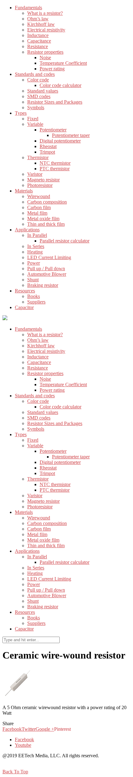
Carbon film (39, 207)
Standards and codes (35, 74)
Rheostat (48, 146)
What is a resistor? (45, 13)
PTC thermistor (55, 168)
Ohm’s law (38, 18)
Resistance (37, 46)
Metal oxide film (43, 218)
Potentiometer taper (71, 135)
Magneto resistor (43, 179)
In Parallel (37, 235)
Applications (27, 229)
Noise (45, 57)
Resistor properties (45, 52)
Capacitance (39, 40)
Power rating (52, 68)
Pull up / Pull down (46, 268)
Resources (25, 290)
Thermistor (38, 157)
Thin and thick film (46, 224)
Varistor (34, 174)
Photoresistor (40, 185)
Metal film (37, 213)
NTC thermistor (55, 163)
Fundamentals (28, 7)
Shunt (33, 279)
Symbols (35, 107)
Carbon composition (47, 202)
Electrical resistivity (46, 29)
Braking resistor (42, 285)
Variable (35, 124)
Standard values (42, 90)
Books (33, 296)
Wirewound (38, 196)
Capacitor (24, 307)
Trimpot (47, 152)
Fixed (32, 118)
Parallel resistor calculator (64, 240)
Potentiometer (53, 129)
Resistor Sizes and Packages (54, 102)
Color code (38, 79)
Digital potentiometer (60, 140)
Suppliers (36, 301)
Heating (35, 251)
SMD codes (38, 96)
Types (21, 113)
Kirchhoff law (41, 24)
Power (33, 263)
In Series (35, 246)
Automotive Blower (46, 274)
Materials (24, 190)
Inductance (38, 35)
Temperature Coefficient (63, 63)
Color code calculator (60, 85)
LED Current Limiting (49, 257)
